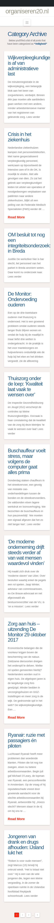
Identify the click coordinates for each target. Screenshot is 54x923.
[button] (27, 22)
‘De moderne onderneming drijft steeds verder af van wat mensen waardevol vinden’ (26, 552)
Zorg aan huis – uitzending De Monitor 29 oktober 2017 (27, 632)
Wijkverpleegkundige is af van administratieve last (29, 66)
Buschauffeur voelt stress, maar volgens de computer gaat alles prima (26, 461)
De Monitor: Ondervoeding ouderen (22, 299)
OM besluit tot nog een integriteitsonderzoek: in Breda (29, 243)
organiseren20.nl (27, 11)
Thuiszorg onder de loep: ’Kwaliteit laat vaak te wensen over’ (25, 386)
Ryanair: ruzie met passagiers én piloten (26, 740)
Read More (16, 217)
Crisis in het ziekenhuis (19, 137)
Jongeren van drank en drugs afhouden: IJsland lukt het (26, 844)
